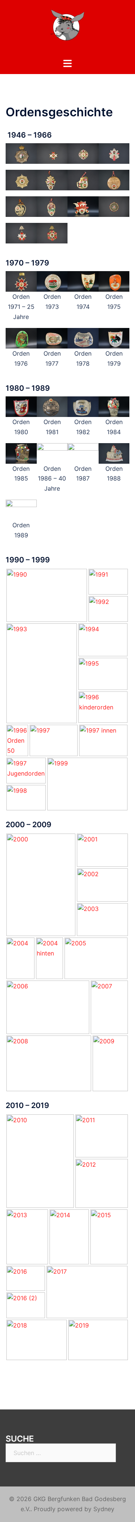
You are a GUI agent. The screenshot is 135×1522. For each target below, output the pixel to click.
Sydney (103, 1509)
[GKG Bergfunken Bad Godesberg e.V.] (67, 28)
